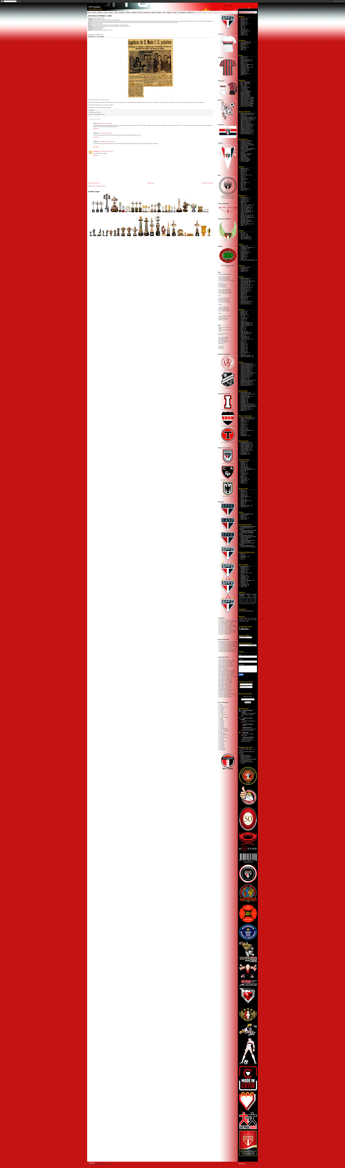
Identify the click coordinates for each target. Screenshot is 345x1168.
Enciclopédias (182, 12)
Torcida (242, 519)
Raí (252, 597)
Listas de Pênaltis (245, 210)
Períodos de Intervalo (246, 215)
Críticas (242, 426)
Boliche (242, 172)
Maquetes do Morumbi (246, 130)
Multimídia (243, 578)
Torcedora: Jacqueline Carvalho (248, 759)
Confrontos (243, 200)
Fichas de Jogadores (246, 64)
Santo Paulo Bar (245, 157)
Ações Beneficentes (245, 444)
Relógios (243, 350)
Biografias (243, 246)
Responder (96, 128)
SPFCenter (243, 298)
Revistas (100, 12)
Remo (242, 183)
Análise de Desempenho (247, 394)
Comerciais (243, 424)
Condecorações (244, 42)
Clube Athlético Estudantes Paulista (246, 533)
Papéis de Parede (245, 505)
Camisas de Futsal (245, 369)
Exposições (243, 470)
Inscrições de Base (245, 67)
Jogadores (243, 68)
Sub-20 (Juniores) (245, 238)
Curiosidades (97, 114)
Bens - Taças (244, 84)
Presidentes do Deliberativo (247, 406)
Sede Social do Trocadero (247, 106)
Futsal (242, 176)
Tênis (242, 187)
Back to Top (242, 1163)
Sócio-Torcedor (244, 302)
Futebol (244, 725)
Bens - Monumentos (245, 83)
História (242, 258)
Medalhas (243, 44)
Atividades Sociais (245, 442)
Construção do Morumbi (246, 113)
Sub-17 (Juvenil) (245, 236)
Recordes (243, 222)
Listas (242, 203)
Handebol (243, 178)
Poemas (243, 483)
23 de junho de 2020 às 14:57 (106, 151)
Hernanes (241, 601)
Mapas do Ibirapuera (246, 126)
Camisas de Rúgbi (245, 371)
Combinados (244, 248)
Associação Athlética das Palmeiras (246, 528)
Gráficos (243, 202)
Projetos (243, 293)
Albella (243, 598)
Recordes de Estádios (246, 133)
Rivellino (255, 602)
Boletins (243, 420)
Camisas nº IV (244, 379)
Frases (242, 754)
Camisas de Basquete (246, 367)
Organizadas (244, 518)
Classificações (244, 198)
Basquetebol (244, 170)
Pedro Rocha (248, 602)
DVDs (242, 327)
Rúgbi (242, 185)
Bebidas (243, 312)
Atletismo (243, 168)
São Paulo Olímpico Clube (247, 545)
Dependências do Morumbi (247, 144)
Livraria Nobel (244, 151)
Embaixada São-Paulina (247, 281)
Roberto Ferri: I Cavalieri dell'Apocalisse (247, 734)
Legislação (243, 400)
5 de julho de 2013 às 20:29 (105, 133)
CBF (242, 555)
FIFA (242, 558)
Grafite (255, 599)
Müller (244, 602)
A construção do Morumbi (247, 761)
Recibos (243, 410)
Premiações (243, 47)
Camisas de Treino (245, 375)
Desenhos (243, 466)
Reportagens (244, 435)
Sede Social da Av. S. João (247, 98)
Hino (242, 27)
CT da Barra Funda (245, 87)
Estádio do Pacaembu (246, 114)
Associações (244, 395)
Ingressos (243, 331)
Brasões (243, 21)
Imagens (169, 12)
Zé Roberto (252, 603)
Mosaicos (243, 515)
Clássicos (243, 268)
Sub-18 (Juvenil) (245, 237)
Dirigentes (243, 399)
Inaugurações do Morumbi (247, 118)
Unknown (95, 151)
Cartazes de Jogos (245, 322)
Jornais (140, 12)
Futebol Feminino (245, 175)
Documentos (146, 12)
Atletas (242, 58)
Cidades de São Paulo (248, 737)
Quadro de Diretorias (246, 409)
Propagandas (244, 408)
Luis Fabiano (253, 601)
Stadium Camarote (245, 158)
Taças (242, 48)
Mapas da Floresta (245, 121)
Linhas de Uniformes (246, 339)
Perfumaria (243, 345)
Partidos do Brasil (247, 727)
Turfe (242, 186)
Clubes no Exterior (245, 450)
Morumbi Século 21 (245, 287)
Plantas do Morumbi (245, 132)
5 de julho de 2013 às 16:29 (105, 123)
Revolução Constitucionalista (248, 260)
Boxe (242, 173)
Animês (242, 462)
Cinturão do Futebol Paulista (246, 719)
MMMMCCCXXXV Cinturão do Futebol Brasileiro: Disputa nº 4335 (248, 715)
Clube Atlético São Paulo (247, 535)
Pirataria (243, 346)
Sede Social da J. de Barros (247, 101)
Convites (243, 425)
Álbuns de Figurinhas (246, 356)
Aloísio (247, 598)
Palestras (243, 434)
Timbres (243, 33)
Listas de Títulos (245, 212)
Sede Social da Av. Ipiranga (247, 97)
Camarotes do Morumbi (246, 143)
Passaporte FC (244, 291)
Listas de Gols (244, 206)
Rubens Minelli (244, 611)
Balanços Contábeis (245, 396)
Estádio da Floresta (245, 92)
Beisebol (243, 171)
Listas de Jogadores (245, 207)
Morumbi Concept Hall (246, 153)
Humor (242, 499)
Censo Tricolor (244, 280)
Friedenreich (242, 597)
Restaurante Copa (245, 155)
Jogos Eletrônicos (245, 332)
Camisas (243, 318)
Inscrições (243, 66)
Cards (242, 320)
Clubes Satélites (245, 449)
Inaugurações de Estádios (247, 117)
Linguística (243, 474)
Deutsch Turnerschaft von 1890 (248, 536)
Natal (242, 504)
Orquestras (243, 480)
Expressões (243, 23)
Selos (242, 354)
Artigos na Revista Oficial (247, 417)
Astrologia (243, 464)
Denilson (247, 599)
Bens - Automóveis (245, 82)
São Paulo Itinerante (246, 301)
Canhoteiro (242, 596)
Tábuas (242, 225)
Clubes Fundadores (245, 445)
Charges (243, 494)
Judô (242, 181)
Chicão (249, 596)
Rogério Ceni (244, 594)
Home (89, 12)
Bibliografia (243, 567)
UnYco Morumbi (245, 161)
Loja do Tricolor (244, 283)
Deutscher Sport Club (246, 538)
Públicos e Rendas (245, 216)
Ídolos (242, 74)
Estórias (243, 255)
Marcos (242, 213)
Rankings (243, 218)
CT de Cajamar (244, 89)
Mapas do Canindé (245, 123)
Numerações (244, 69)
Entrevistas (243, 253)
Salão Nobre (244, 156)
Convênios (243, 451)
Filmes (242, 471)
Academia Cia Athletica (246, 141)
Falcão (255, 596)
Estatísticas (243, 201)
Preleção (243, 292)
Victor (243, 603)
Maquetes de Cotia (245, 128)
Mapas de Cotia (244, 122)
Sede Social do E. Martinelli (247, 103)
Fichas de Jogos (245, 572)
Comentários (244, 687)
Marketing (243, 401)
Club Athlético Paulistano (247, 531)
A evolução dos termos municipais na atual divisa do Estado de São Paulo (247, 740)
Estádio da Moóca (245, 93)
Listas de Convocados (246, 205)
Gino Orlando (248, 597)
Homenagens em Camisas (247, 380)
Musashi (240, 602)
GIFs (164, 12)
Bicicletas (243, 313)
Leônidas (254, 594)
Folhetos (134, 12)
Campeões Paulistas (247, 724)
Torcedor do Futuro (245, 303)
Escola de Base (244, 146)
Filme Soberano (244, 282)
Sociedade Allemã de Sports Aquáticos (246, 543)
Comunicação (244, 397)
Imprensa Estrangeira (246, 430)
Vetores (175, 12)
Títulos (242, 49)
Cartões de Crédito (245, 325)
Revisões (243, 583)
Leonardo (247, 601)
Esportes (243, 571)
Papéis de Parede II (245, 755)
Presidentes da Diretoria (246, 404)
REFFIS (242, 295)
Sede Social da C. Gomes (247, 99)
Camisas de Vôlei (245, 376)
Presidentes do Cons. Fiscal (247, 405)
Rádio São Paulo (245, 296)
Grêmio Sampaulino (245, 514)
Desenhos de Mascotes (246, 756)
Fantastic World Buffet (246, 150)
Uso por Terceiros (245, 385)
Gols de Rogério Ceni (246, 760)
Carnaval (243, 491)
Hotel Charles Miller (245, 96)
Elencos (243, 62)
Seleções (243, 72)
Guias (116, 12)
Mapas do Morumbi (245, 127)
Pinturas (243, 481)
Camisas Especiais (245, 366)
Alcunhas (243, 18)
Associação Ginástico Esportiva (248, 530)
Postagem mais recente (94, 183)
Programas (121, 12)
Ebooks (111, 12)
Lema (242, 28)
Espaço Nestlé (244, 147)
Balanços (243, 197)
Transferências (244, 73)
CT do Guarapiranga (246, 91)
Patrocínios (243, 402)
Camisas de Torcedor (246, 374)
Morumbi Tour (244, 288)
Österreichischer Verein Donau (248, 546)
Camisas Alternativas (246, 364)
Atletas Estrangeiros (245, 59)
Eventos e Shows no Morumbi (248, 148)
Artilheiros (243, 57)
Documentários (244, 252)
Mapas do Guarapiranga (247, 124)
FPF (242, 559)
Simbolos (243, 32)
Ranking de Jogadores (246, 217)
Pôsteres (243, 349)
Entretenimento (244, 496)
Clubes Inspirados (245, 448)
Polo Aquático (244, 182)
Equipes (243, 63)
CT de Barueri (244, 88)
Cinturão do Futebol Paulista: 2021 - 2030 (248, 721)
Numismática (244, 479)
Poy (252, 602)
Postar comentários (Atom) (98, 186)
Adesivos (243, 311)
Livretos (242, 340)
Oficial (94, 12)
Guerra (242, 257)
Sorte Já (243, 300)
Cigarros (243, 326)
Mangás (243, 342)
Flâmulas (243, 24)
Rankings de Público (246, 221)
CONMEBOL (244, 556)
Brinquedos (243, 315)
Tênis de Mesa (244, 188)
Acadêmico (243, 461)
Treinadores (244, 585)
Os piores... (243, 763)
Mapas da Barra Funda (246, 119)
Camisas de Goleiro (245, 370)
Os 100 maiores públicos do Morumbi (246, 752)
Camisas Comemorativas (247, 365)
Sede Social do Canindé (247, 102)
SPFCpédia (94, 7)
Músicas (243, 478)
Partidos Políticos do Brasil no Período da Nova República (248, 729)
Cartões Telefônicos (245, 323)
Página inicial (151, 183)
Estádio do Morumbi (245, 94)
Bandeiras (243, 19)
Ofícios (242, 433)
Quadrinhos (243, 506)
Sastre (240, 603)
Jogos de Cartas (245, 334)
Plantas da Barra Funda (246, 131)
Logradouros (244, 576)
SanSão (243, 271)
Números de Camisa (246, 381)
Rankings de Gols (245, 220)
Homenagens (244, 43)
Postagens (244, 684)
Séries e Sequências (246, 224)
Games (242, 498)
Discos (153, 12)
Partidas (243, 235)
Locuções (243, 233)
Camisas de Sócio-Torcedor (247, 372)
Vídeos (242, 586)
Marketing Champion (246, 285)
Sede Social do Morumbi (247, 105)
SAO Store (243, 297)
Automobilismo (244, 566)
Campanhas (244, 421)
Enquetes (243, 570)
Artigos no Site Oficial (246, 419)
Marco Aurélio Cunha (248, 619)
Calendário (243, 569)
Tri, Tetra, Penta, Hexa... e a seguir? (246, 749)
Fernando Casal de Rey (245, 618)
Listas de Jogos (244, 208)
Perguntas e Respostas (246, 580)
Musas (242, 503)
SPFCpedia (243, 584)
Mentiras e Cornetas (96, 36)
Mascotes (243, 29)
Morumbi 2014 (244, 286)
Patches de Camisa (245, 383)
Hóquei (242, 180)
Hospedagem (244, 454)
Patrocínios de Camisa (246, 384)
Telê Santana (250, 611)
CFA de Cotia (244, 86)
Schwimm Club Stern (246, 541)
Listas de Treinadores (246, 211)
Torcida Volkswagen (245, 160)
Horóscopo (243, 473)
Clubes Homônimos (245, 446)
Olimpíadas (243, 579)
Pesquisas (243, 581)
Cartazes (243, 321)
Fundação (243, 256)
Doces (242, 330)
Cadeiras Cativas (245, 142)
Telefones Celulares (245, 355)
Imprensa (103, 114)
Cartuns (242, 493)
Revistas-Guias (244, 352)
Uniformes (243, 34)
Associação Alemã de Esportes (248, 526)
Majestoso (243, 270)
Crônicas (243, 250)
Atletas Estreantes (245, 61)
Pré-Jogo (159, 12)
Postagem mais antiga (207, 183)
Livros (105, 12)
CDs (242, 316)
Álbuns (128, 12)
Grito (242, 26)
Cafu (251, 598)
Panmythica (245, 732)
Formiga (251, 599)
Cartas (242, 422)
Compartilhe (91, 110)
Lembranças (244, 337)
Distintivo (243, 22)
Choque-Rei (244, 267)
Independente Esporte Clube (248, 540)
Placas (242, 46)
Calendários (244, 317)
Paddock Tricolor (245, 290)
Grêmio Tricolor (244, 539)
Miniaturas (243, 344)
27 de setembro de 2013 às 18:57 (106, 141)
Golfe (242, 177)
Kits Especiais (244, 336)
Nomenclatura (244, 31)
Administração (244, 392)
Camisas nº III (244, 377)
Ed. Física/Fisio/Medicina (247, 469)
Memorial (243, 152)
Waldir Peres (247, 603)
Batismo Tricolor (245, 278)
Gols (242, 232)
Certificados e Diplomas (246, 247)
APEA (242, 554)
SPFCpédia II (190, 12)
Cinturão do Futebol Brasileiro (246, 711)
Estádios (243, 116)
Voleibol (243, 190)
